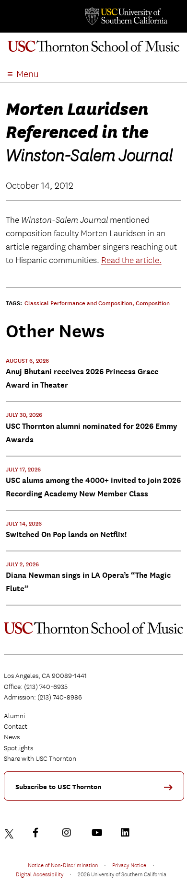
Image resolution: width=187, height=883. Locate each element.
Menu (27, 74)
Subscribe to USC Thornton (58, 786)
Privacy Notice (129, 865)
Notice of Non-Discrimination (63, 865)
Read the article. (131, 260)
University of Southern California (126, 16)
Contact (15, 726)
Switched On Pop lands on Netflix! (66, 534)
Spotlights (18, 748)
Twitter (10, 832)
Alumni (14, 715)
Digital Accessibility (39, 874)
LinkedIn (127, 832)
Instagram (69, 832)
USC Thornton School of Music (93, 49)
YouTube (98, 832)
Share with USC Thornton (40, 758)
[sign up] (171, 790)
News (12, 737)
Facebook (40, 832)
